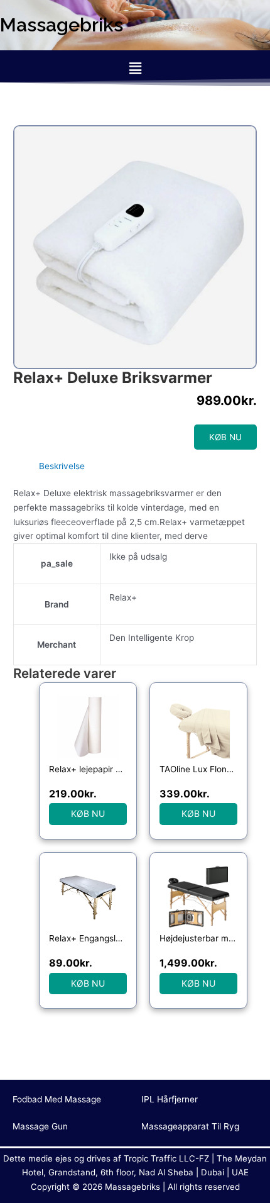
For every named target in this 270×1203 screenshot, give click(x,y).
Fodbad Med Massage (57, 1099)
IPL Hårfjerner (169, 1099)
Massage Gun (40, 1126)
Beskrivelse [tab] (62, 466)
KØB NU (225, 437)
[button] (135, 68)
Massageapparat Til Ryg (190, 1126)
